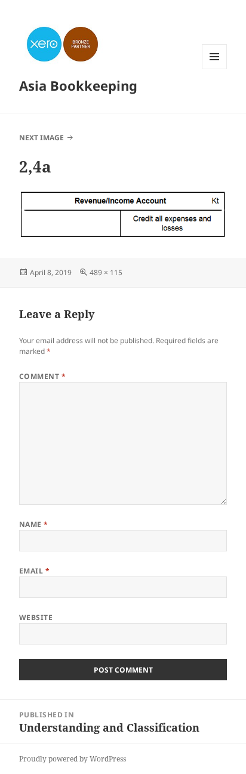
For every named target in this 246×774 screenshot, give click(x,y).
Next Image (41, 137)
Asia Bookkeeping (78, 85)
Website (36, 617)
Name (33, 524)
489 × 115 (106, 272)
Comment (42, 376)
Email (34, 571)
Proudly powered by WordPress (72, 759)
